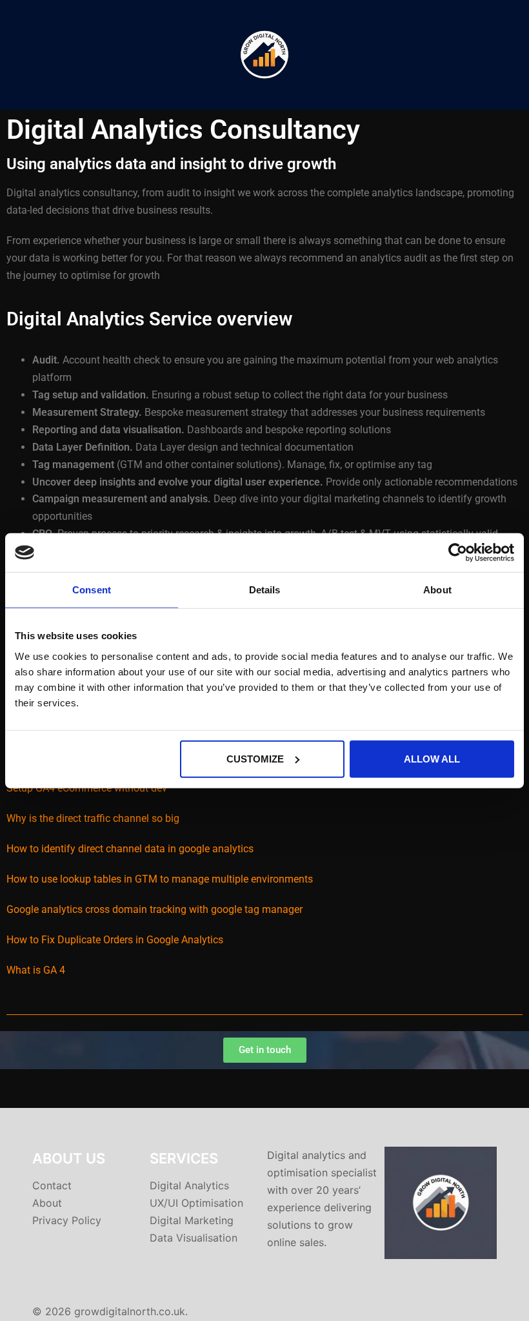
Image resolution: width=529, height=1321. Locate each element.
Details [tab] (265, 589)
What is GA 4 (35, 970)
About (47, 1202)
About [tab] (437, 589)
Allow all (432, 758)
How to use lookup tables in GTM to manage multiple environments (159, 879)
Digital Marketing (192, 1220)
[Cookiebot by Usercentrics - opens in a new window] (457, 552)
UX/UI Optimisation (196, 1202)
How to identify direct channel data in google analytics (130, 849)
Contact (52, 1185)
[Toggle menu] (514, 54)
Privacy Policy (66, 1220)
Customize (255, 758)
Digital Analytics (189, 1185)
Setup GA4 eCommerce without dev (86, 788)
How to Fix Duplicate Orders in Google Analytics (114, 940)
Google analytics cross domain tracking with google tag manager (154, 909)
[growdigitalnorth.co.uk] (264, 53)
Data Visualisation (193, 1237)
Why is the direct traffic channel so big (92, 818)
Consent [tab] (91, 589)
